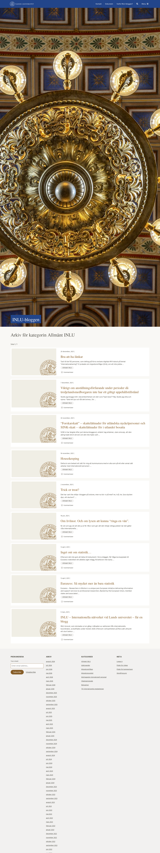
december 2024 (51, 740)
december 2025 (51, 693)
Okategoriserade (87, 681)
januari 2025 (50, 736)
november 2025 (51, 697)
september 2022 (51, 845)
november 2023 (51, 790)
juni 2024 (49, 763)
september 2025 (51, 704)
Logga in (120, 661)
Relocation (85, 685)
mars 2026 (49, 681)
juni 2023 (49, 810)
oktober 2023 (50, 794)
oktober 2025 (50, 700)
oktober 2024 (50, 747)
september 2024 (51, 751)
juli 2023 (49, 806)
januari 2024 (50, 783)
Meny (144, 4)
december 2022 (51, 834)
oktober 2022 (50, 841)
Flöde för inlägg (122, 665)
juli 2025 (49, 712)
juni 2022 (49, 849)
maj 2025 (49, 720)
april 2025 (49, 724)
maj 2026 (49, 673)
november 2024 (51, 744)
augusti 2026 (50, 661)
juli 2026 (49, 665)
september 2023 (51, 798)
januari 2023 (50, 830)
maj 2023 (49, 814)
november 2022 (51, 837)
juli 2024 (49, 759)
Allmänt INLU (86, 661)
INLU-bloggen (25, 319)
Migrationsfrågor (87, 669)
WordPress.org (122, 673)
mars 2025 (49, 728)
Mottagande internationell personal (93, 677)
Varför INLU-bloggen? (125, 4)
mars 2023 (49, 822)
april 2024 (49, 771)
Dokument (109, 4)
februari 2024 (50, 779)
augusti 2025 (50, 708)
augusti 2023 (50, 802)
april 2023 (49, 818)
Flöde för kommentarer (125, 669)
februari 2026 (50, 685)
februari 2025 (50, 732)
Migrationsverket (87, 673)
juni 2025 (49, 716)
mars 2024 (49, 775)
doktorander (85, 665)
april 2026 (49, 677)
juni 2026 (49, 669)
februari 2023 (50, 826)
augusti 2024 (50, 755)
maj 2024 (49, 767)
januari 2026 (50, 689)
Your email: (15, 661)
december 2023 (51, 787)
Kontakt (99, 4)
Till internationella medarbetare (92, 689)
